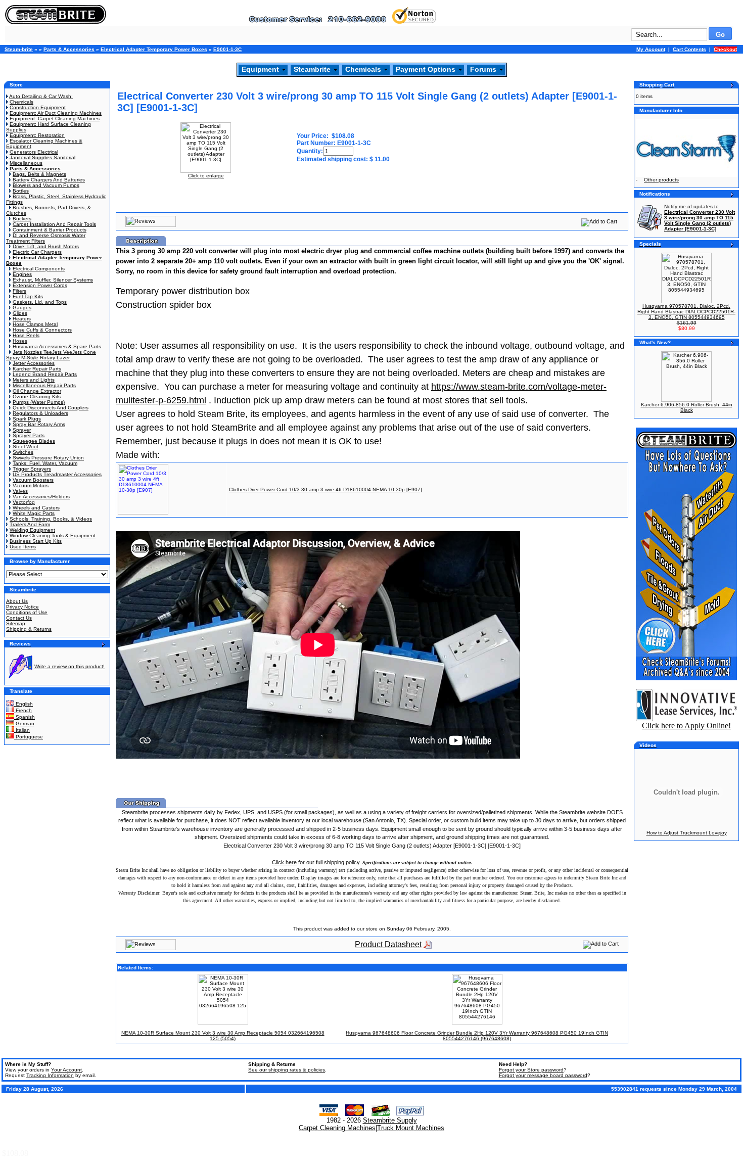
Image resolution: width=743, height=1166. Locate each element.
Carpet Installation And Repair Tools (54, 224)
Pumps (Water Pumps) (39, 402)
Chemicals (363, 69)
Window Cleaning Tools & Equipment (53, 535)
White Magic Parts (34, 513)
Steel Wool (25, 446)
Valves (20, 491)
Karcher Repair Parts (37, 368)
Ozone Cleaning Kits (37, 396)
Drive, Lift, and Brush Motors (46, 246)
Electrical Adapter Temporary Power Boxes (154, 49)
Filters (19, 291)
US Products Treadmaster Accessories (57, 474)
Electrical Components (39, 268)
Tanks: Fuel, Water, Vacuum (45, 463)
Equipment (260, 69)
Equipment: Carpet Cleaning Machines (55, 118)
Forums (483, 69)
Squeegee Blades (34, 441)
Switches (23, 452)
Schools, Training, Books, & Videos (51, 519)
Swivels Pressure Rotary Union (48, 457)
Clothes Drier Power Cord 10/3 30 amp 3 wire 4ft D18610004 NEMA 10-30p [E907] (325, 489)
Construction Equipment (38, 107)
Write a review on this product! (69, 666)
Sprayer (22, 430)
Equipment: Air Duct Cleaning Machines (56, 113)
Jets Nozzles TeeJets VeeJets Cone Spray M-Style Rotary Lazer (51, 354)
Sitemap (15, 623)
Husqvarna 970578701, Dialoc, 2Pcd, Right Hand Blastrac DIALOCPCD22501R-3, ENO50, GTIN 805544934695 (686, 311)
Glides (20, 313)
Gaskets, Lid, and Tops (40, 302)
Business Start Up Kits (36, 541)
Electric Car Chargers (37, 252)
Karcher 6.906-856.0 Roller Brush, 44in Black (686, 407)
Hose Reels (26, 335)
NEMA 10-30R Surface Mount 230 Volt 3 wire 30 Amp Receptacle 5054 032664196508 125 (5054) (222, 1035)
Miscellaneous (26, 163)
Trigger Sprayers (32, 469)
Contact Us (19, 618)
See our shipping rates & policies (286, 1069)
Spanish (24, 717)
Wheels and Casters (36, 507)
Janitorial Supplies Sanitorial (42, 157)
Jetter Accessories (34, 363)
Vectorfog (24, 502)
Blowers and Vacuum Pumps (46, 185)
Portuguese (28, 736)
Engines (22, 274)
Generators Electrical (34, 152)
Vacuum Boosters (33, 480)
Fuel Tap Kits (28, 296)
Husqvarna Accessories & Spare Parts (57, 346)
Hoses (20, 341)
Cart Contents (689, 49)
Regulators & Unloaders (40, 413)
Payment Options (425, 69)
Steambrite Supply (390, 1120)
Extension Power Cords (40, 285)
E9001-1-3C (227, 49)
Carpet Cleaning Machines (337, 1128)
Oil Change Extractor (37, 391)
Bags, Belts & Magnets (39, 174)
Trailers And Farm (30, 524)
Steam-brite (19, 49)
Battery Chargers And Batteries (49, 179)
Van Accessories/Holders (41, 496)
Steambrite (312, 69)
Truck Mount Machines (410, 1128)
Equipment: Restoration (37, 135)
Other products (661, 179)
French (23, 710)
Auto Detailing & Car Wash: (41, 96)
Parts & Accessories (69, 49)
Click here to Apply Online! (686, 725)
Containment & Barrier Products (49, 229)
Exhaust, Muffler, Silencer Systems (53, 280)
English (23, 704)
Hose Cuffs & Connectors (42, 330)
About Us (17, 601)
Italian (22, 730)
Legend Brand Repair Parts (45, 374)
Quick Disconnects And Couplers (50, 407)
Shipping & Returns (29, 629)
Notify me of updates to (699, 217)
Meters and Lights (34, 380)
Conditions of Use (27, 612)
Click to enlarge (206, 175)
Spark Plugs (27, 419)
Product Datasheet (388, 944)
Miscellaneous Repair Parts (44, 385)
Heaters (22, 318)
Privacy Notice (22, 607)
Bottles (21, 191)
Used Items (23, 546)
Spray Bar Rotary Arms (39, 424)
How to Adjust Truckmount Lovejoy (686, 832)
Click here (284, 862)
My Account (650, 49)
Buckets (22, 218)
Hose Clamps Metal (35, 324)
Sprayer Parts (28, 435)
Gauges (22, 307)
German (24, 723)
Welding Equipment (32, 530)
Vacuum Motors (31, 485)
